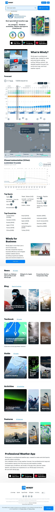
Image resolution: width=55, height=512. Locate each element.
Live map (13, 492)
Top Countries (10, 213)
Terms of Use (32, 509)
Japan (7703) (10, 225)
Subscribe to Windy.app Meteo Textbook (14, 346)
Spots (18, 492)
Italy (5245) (25, 223)
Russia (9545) (10, 222)
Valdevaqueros (22, 81)
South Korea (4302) (42, 221)
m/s (11, 81)
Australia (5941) (26, 218)
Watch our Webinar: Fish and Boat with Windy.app (10, 276)
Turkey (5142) (25, 230)
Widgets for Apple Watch (26, 275)
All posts (19, 319)
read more (17, 28)
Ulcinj (8, 204)
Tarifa (8, 197)
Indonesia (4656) (42, 218)
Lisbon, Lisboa (26, 205)
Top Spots (8, 194)
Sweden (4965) (41, 215)
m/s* (6, 93)
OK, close (48, 508)
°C (6, 96)
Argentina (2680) (42, 226)
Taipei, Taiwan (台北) (27, 196)
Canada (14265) (10, 220)
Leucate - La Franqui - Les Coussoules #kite (28, 200)
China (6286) (10, 230)
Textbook (9, 319)
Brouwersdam (10, 207)
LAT (6, 113)
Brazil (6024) (25, 215)
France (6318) (10, 227)
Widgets (31, 492)
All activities (20, 386)
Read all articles (16, 286)
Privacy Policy (24, 504)
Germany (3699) (41, 223)
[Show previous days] (8, 155)
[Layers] (31, 150)
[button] (45, 164)
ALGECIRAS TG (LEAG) (12, 163)
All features (19, 419)
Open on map (44, 7)
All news (15, 270)
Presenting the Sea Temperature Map (42, 275)
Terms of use (30, 504)
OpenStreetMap (43, 152)
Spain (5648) (25, 221)
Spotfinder (24, 492)
